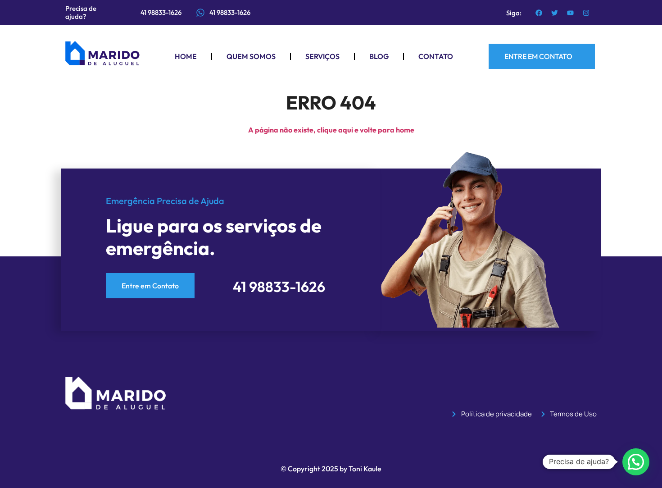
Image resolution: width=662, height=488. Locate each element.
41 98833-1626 (229, 12)
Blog (379, 56)
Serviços (322, 56)
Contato (435, 56)
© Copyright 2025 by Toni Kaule (331, 468)
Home (186, 56)
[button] (635, 461)
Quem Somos (251, 56)
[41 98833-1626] (200, 12)
